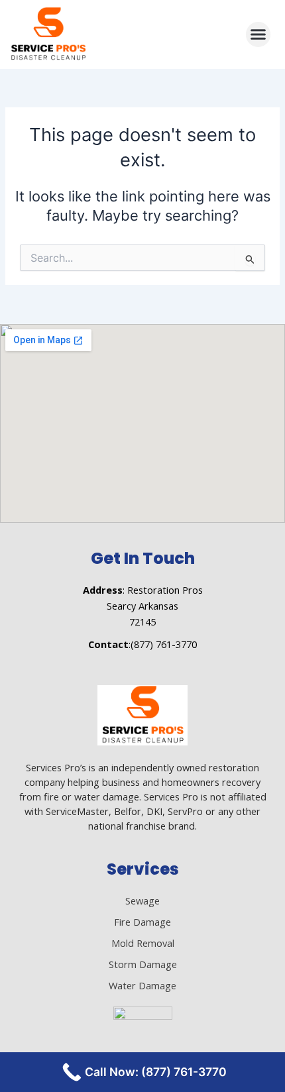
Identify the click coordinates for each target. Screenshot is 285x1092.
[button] (258, 34)
